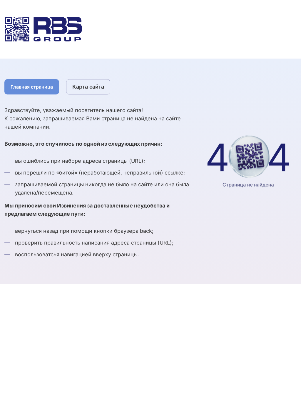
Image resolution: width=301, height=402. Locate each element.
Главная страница (32, 87)
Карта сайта (88, 87)
